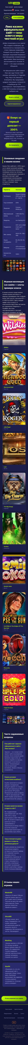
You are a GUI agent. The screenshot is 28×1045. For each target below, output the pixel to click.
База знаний (9, 7)
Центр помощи (18, 7)
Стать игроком (18, 17)
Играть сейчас (14, 97)
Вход (7, 17)
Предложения (8, 10)
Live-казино (20, 13)
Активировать (14, 145)
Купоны (17, 10)
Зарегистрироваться (14, 104)
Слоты (22, 10)
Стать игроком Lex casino (14, 998)
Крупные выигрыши (10, 13)
